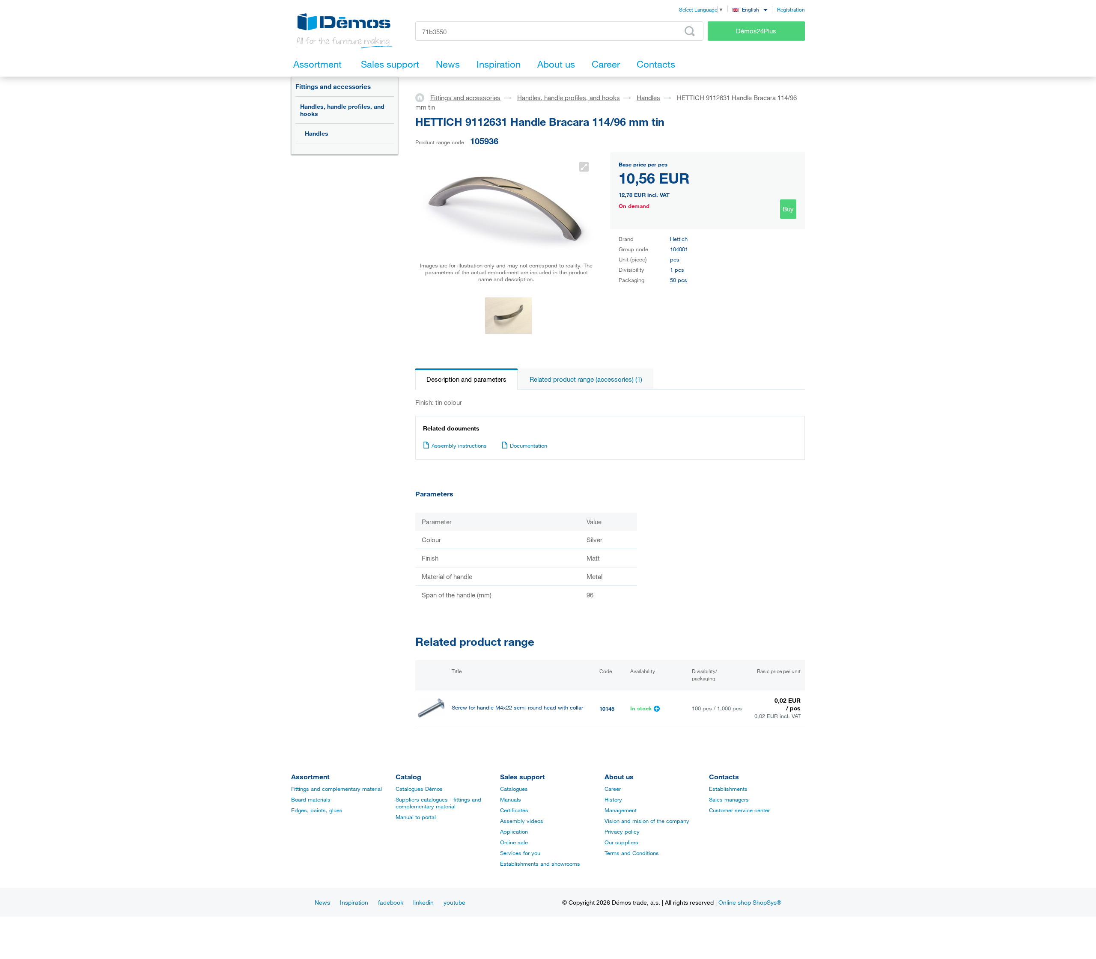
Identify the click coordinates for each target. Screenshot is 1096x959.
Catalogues (514, 788)
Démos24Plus (756, 31)
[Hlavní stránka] (422, 97)
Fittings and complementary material (336, 788)
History (613, 799)
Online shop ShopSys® (749, 902)
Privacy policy (622, 831)
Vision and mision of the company (647, 820)
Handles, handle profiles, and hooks (342, 110)
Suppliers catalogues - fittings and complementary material (438, 803)
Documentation (528, 445)
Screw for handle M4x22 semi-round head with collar (517, 707)
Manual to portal (416, 817)
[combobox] (750, 9)
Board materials (311, 799)
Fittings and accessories (333, 86)
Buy (788, 209)
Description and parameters (466, 379)
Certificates (514, 810)
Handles (316, 133)
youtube (454, 902)
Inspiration (354, 902)
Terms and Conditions (632, 852)
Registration (791, 9)
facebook (390, 902)
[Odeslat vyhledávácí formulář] (689, 31)
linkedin (423, 902)
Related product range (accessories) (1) (586, 379)
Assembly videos (521, 820)
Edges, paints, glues (316, 810)
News (322, 902)
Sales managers (729, 799)
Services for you (520, 852)
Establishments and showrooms (540, 863)
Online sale (514, 842)
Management (621, 810)
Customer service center (739, 810)
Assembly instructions (459, 445)
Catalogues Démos (419, 788)
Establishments (728, 788)
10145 (606, 708)
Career (613, 788)
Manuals (510, 799)
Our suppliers (621, 842)
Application (514, 831)
